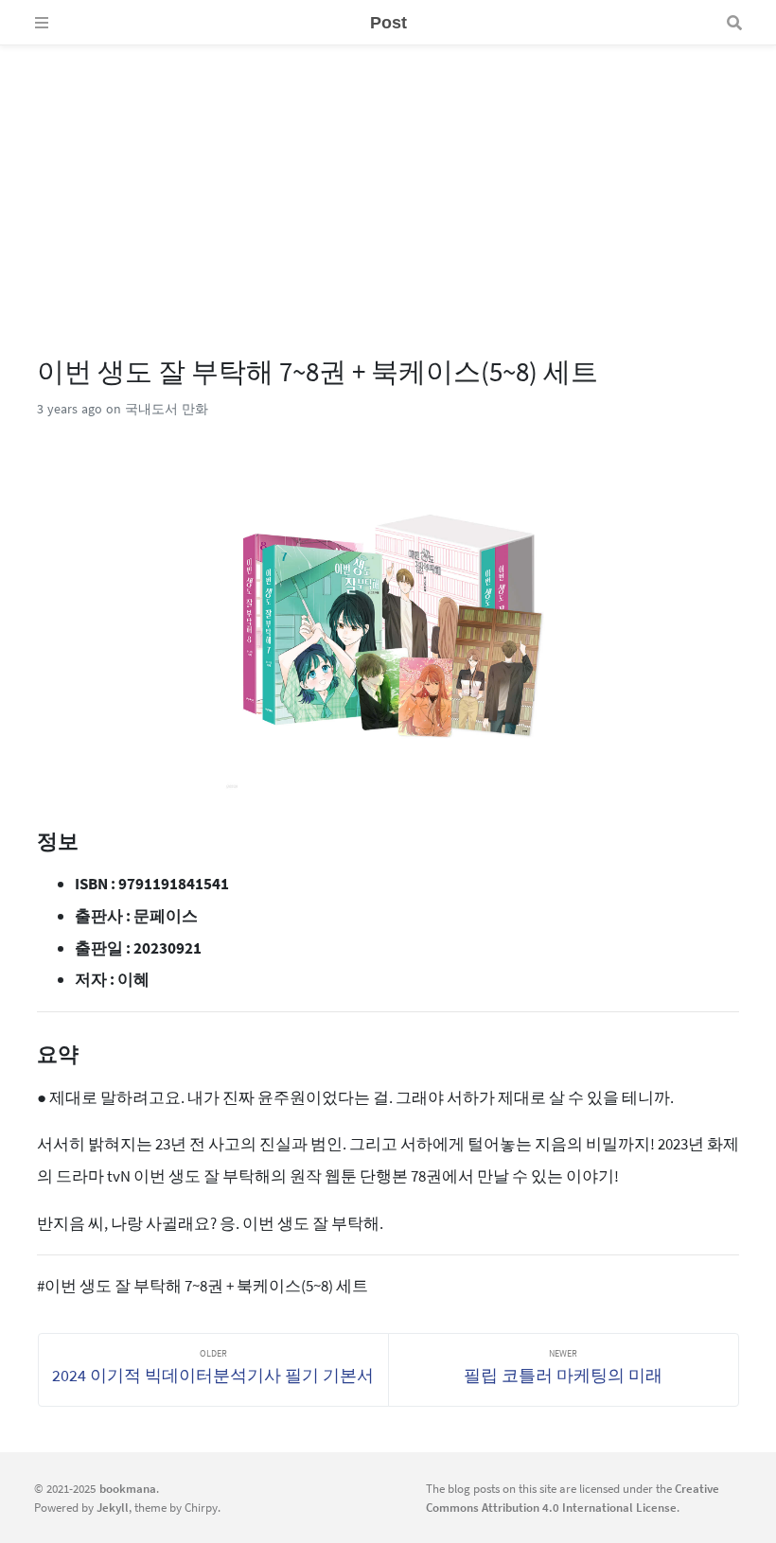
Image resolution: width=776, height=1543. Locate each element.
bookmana (127, 1488)
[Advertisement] (388, 177)
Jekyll (113, 1507)
